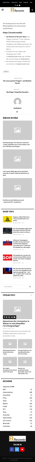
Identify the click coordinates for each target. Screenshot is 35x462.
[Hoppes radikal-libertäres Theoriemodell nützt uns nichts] (7, 219)
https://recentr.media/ (12, 32)
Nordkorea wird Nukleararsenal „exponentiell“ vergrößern (13, 201)
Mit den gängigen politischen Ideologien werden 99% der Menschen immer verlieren (22, 230)
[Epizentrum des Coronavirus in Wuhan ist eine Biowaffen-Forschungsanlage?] (17, 309)
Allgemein (6, 386)
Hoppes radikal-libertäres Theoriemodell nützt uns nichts (21, 219)
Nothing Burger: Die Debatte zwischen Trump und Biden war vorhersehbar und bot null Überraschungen (16, 144)
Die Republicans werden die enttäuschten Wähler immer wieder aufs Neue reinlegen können (22, 258)
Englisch (25, 2)
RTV (4, 409)
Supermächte (7, 418)
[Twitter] (17, 449)
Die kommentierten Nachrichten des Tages (9, 352)
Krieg (4, 398)
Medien (5, 403)
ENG (4, 389)
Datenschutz (6, 2)
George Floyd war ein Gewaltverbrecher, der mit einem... (24, 352)
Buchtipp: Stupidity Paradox (17, 92)
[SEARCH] (30, 287)
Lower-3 (6, 71)
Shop (20, 2)
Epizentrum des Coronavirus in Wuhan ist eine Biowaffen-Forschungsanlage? (16, 324)
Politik (5, 406)
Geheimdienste (8, 392)
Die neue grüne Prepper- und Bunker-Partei (17, 82)
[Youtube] (22, 449)
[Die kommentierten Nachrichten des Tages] (10, 343)
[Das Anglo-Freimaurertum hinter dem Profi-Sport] (10, 361)
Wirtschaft (6, 423)
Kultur (5, 401)
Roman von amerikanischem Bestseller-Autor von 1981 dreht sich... (24, 371)
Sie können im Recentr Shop (16, 37)
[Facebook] (12, 449)
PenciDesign (21, 460)
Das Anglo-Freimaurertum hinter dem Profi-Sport (10, 370)
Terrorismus (7, 420)
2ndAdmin (17, 108)
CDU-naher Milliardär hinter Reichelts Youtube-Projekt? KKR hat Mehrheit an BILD (16, 173)
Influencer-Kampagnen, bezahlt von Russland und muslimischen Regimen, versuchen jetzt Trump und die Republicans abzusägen (21, 243)
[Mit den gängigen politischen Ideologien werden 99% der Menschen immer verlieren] (7, 231)
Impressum (14, 2)
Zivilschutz (6, 426)
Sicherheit (6, 415)
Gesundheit (6, 395)
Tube (31, 2)
